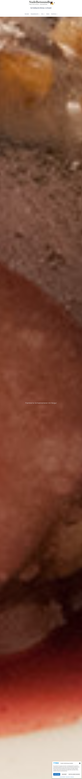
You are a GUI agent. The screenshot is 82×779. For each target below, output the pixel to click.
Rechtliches (53, 13)
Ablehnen (64, 774)
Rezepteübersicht (34, 13)
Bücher (47, 13)
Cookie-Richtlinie (62, 776)
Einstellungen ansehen (74, 774)
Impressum (72, 776)
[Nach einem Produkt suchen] (54, 2)
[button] (79, 763)
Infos (42, 13)
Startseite (27, 13)
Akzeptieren (57, 774)
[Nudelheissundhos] (41, 2)
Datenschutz (68, 776)
